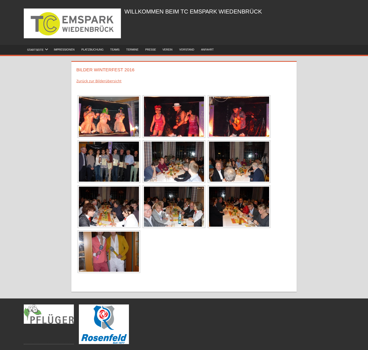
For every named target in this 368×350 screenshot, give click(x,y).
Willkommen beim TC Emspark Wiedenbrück (193, 12)
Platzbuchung (92, 49)
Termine (132, 49)
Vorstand (186, 49)
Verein (167, 49)
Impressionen (64, 49)
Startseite (35, 49)
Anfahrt (207, 49)
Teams (114, 49)
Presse (150, 49)
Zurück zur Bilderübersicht (98, 81)
